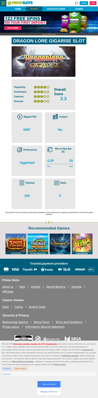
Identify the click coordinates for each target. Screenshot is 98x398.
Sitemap (76, 286)
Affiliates (7, 291)
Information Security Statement (45, 326)
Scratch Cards (56, 9)
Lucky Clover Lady (82, 253)
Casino (79, 9)
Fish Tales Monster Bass (38, 253)
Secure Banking (55, 286)
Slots (34, 9)
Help (22, 286)
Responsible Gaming (15, 322)
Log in (83, 3)
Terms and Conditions (69, 322)
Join (93, 3)
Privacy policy (10, 326)
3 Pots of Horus (16, 253)
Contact (35, 286)
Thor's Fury (60, 253)
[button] (3, 3)
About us (7, 286)
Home (18, 9)
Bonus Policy (42, 322)
